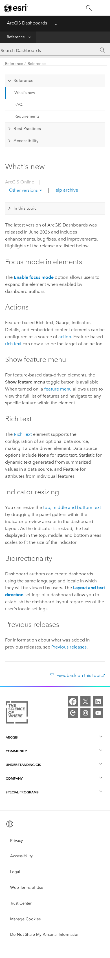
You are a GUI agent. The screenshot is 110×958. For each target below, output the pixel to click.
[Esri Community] (73, 713)
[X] (85, 701)
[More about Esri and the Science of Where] (17, 713)
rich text (13, 343)
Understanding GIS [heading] (23, 764)
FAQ (18, 104)
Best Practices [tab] (27, 128)
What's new (24, 92)
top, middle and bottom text (72, 507)
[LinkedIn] (98, 701)
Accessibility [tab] (26, 140)
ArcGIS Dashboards (27, 23)
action (64, 336)
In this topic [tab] (25, 208)
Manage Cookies (25, 919)
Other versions (23, 190)
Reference (16, 37)
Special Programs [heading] (22, 792)
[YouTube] (98, 713)
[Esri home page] (16, 8)
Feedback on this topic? (80, 675)
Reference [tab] (24, 80)
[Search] (88, 8)
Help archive (64, 190)
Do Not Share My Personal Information (45, 934)
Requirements (26, 116)
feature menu (58, 389)
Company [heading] (14, 778)
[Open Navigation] (103, 8)
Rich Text (23, 434)
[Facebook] (73, 701)
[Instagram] (85, 713)
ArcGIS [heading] (12, 737)
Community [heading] (16, 751)
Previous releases (69, 647)
